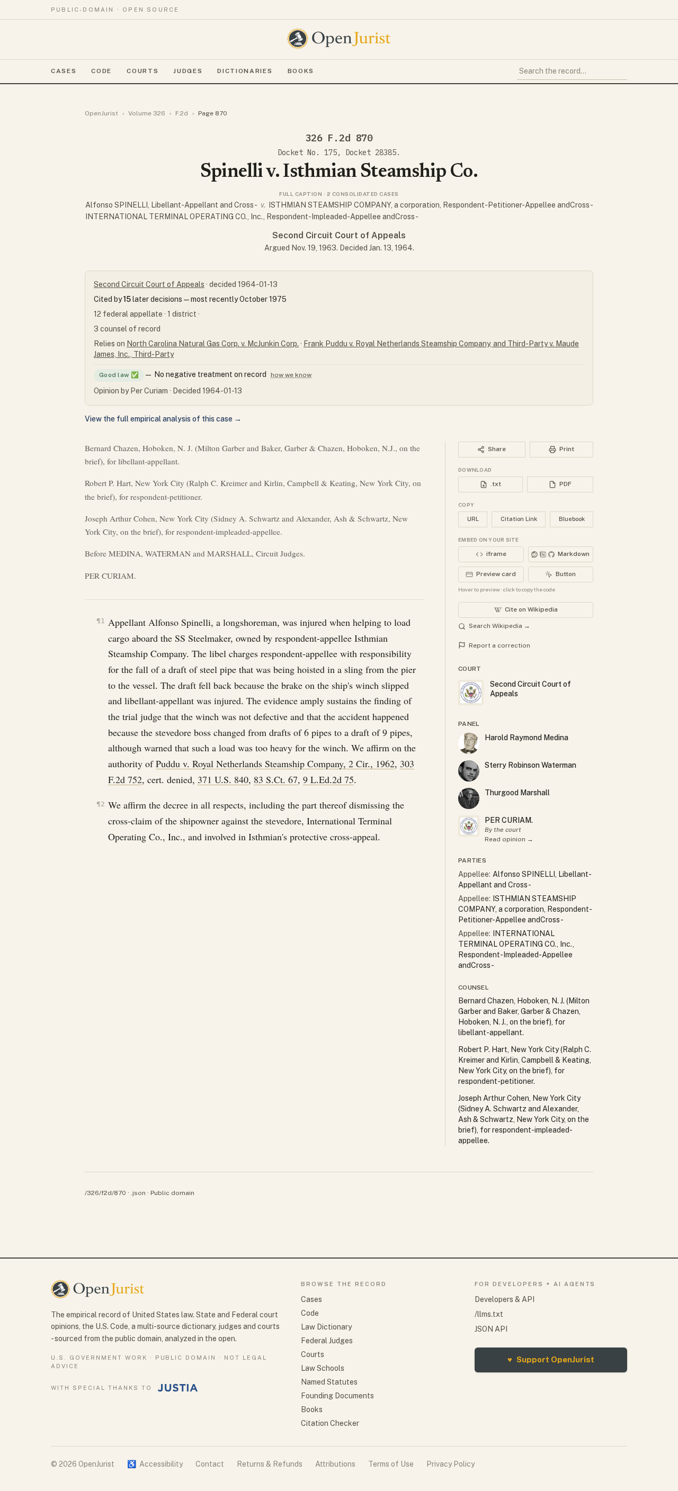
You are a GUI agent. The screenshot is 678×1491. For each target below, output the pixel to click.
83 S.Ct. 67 (276, 779)
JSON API (491, 1329)
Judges (187, 71)
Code (101, 71)
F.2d (181, 113)
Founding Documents (337, 1395)
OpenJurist (101, 113)
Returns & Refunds (269, 1464)
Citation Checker (330, 1423)
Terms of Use (391, 1464)
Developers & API (504, 1299)
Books (301, 71)
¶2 (100, 804)
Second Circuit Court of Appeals (339, 235)
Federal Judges (327, 1340)
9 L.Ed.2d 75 (328, 779)
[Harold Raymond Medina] (468, 743)
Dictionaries (244, 71)
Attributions (335, 1464)
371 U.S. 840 (223, 779)
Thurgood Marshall (517, 792)
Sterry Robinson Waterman (530, 765)
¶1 (100, 621)
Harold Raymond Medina (526, 737)
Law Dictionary (326, 1327)
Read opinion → (509, 839)
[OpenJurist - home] (339, 38)
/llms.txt (489, 1314)
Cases (63, 71)
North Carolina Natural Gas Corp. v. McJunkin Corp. (213, 343)
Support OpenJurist (550, 1359)
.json (138, 1193)
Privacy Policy (450, 1464)
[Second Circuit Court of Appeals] (468, 826)
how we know (291, 375)
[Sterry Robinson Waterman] (468, 771)
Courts (142, 71)
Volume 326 (146, 113)
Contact (209, 1464)
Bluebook (572, 519)
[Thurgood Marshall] (468, 798)
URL (473, 519)
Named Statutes (329, 1382)
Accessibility (155, 1464)
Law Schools (322, 1368)
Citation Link (519, 519)
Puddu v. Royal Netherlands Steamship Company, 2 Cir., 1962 (275, 763)
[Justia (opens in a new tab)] (178, 1388)
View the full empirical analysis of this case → (163, 419)
